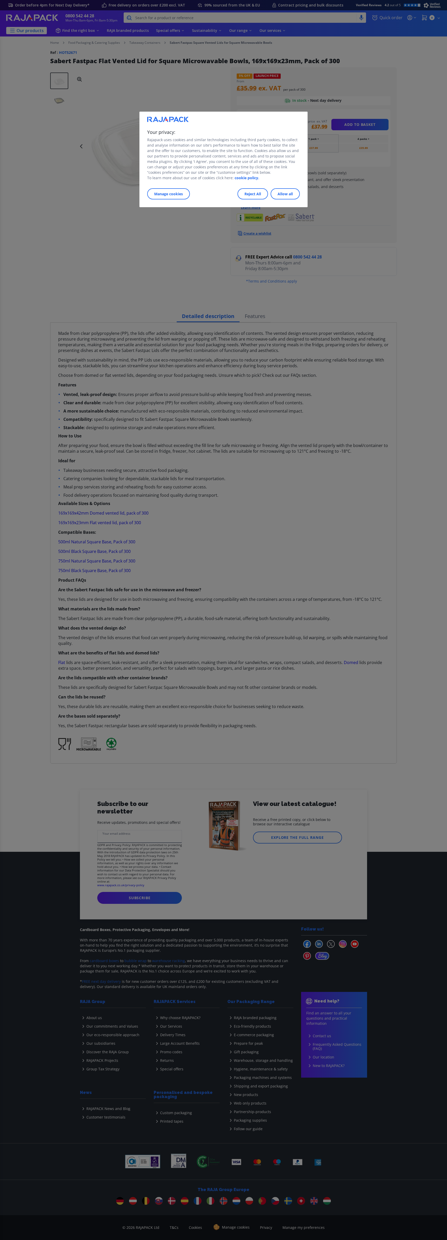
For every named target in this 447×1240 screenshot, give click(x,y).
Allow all (285, 193)
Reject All (252, 193)
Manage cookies (168, 193)
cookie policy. (247, 177)
